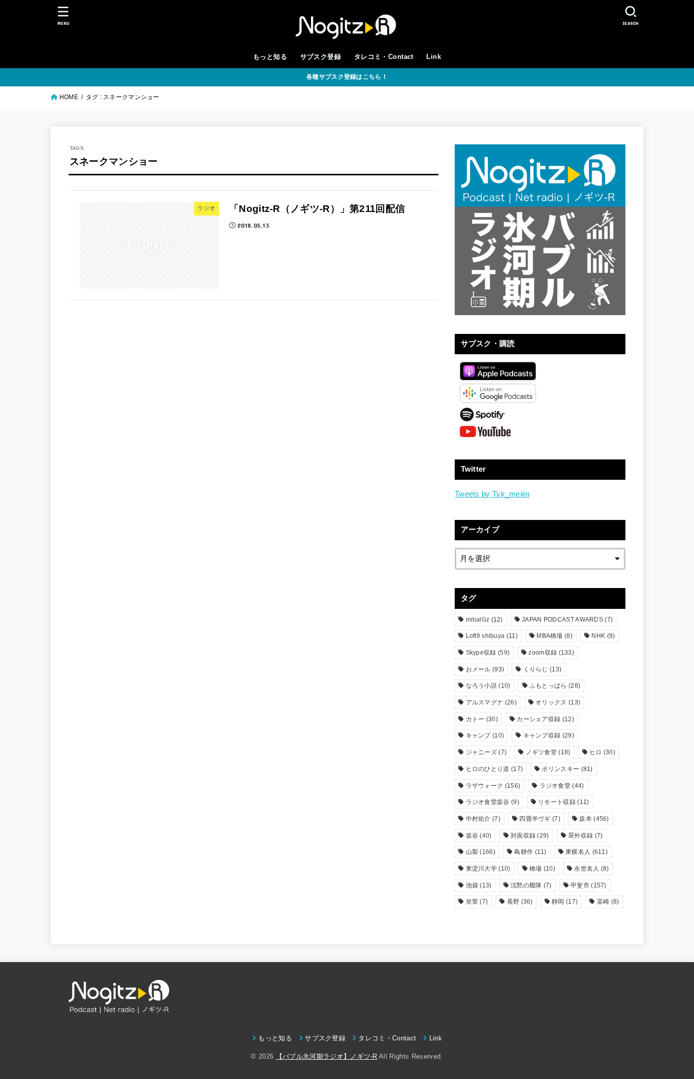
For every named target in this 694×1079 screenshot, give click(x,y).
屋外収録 (585, 835)
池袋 (479, 885)
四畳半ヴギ (539, 818)
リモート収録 (563, 802)
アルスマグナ (491, 702)
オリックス (557, 702)
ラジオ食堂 (562, 785)
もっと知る (270, 56)
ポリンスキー (567, 769)
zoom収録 (551, 652)
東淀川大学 (488, 868)
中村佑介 (483, 818)
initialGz (484, 619)
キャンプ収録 (548, 735)
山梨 (480, 851)
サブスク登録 (320, 56)
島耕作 (530, 851)
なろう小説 (488, 685)
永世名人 (591, 868)
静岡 (565, 901)
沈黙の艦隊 (531, 885)
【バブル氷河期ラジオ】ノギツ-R (326, 1056)
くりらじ (542, 669)
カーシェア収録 (545, 719)
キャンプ (485, 735)
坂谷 (479, 835)
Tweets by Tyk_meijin (492, 494)
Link (433, 56)
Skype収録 (488, 652)
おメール (485, 669)
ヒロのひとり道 (494, 769)
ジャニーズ (486, 752)
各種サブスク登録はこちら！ (347, 76)
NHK (603, 635)
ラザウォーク (493, 785)
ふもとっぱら (554, 685)
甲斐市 (589, 885)
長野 (520, 901)
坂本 (594, 818)
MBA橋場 (555, 635)
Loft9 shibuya (492, 635)
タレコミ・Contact (384, 56)
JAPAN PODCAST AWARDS (567, 619)
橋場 (542, 868)
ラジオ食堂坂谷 (492, 802)
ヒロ (602, 752)
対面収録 (530, 835)
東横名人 (586, 851)
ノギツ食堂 (548, 752)
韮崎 (608, 901)
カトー (482, 719)
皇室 (477, 901)
